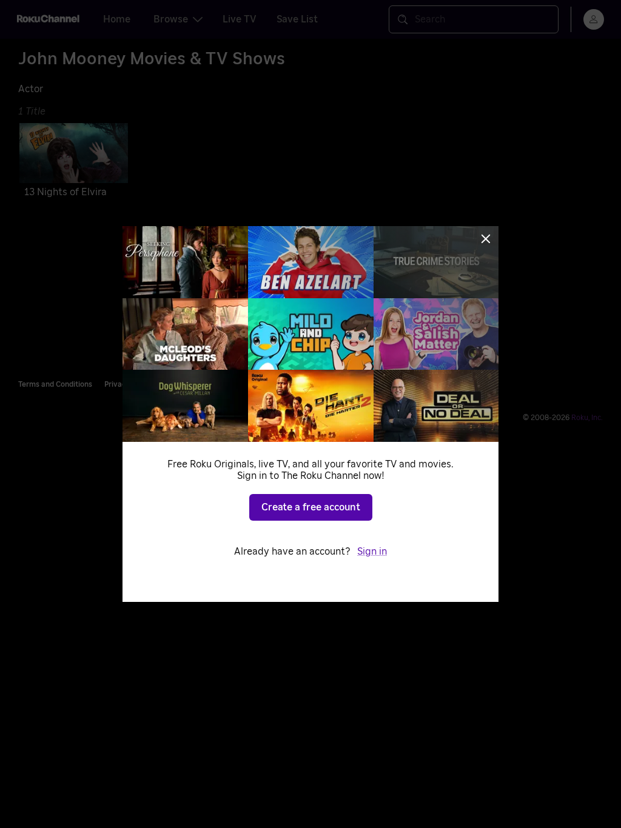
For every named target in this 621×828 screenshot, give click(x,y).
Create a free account (310, 507)
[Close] (485, 239)
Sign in (372, 551)
